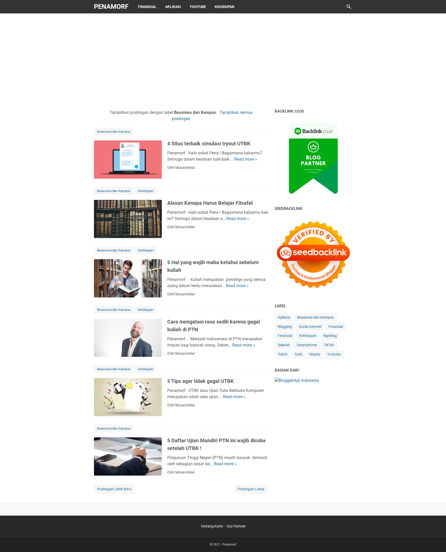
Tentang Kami (212, 526)
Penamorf (111, 6)
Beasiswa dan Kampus (114, 131)
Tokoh (283, 354)
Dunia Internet (310, 327)
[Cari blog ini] (349, 7)
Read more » (245, 159)
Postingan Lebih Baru (114, 489)
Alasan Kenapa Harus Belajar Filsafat (210, 203)
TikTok (329, 345)
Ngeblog (330, 336)
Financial (336, 327)
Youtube (198, 7)
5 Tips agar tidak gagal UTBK (200, 381)
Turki (298, 354)
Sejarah (284, 345)
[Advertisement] (223, 60)
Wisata (314, 354)
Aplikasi (173, 7)
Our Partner (236, 526)
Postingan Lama (251, 489)
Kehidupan (224, 7)
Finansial (147, 7)
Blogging (285, 327)
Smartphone (307, 345)
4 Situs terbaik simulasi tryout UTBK (208, 143)
